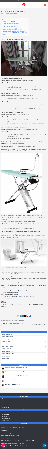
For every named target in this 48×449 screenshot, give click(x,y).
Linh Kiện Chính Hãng (6, 341)
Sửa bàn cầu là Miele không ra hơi (38, 324)
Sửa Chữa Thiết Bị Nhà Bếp (7, 334)
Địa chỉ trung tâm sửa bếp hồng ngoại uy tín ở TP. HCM (16, 367)
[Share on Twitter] (23, 316)
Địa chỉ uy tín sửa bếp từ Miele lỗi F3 (12, 384)
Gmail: (2, 433)
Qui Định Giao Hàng (5, 420)
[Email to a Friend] (25, 316)
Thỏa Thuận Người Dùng (6, 418)
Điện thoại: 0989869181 (5, 429)
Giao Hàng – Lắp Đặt (5, 414)
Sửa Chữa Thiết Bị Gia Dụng (7, 348)
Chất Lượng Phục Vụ (5, 405)
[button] (1, 4)
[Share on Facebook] (21, 316)
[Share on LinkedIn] (30, 316)
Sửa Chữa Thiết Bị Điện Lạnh (7, 336)
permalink (22, 320)
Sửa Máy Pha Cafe (5, 361)
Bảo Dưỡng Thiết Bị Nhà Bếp (7, 346)
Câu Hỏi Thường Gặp (5, 407)
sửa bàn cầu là (4, 9)
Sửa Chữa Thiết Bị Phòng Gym (7, 339)
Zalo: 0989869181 (4, 430)
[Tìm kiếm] (45, 5)
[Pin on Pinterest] (27, 316)
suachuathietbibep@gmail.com (8, 433)
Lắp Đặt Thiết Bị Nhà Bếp (7, 344)
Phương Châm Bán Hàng (6, 402)
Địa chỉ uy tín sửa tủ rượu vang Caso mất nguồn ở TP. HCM (16, 380)
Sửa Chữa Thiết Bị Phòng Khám (8, 353)
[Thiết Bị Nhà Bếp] (24, 5)
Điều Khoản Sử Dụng (5, 416)
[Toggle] (45, 334)
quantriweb (14, 13)
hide (7, 19)
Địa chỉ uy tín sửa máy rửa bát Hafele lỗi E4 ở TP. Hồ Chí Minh (17, 376)
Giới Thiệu (3, 398)
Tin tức (8, 9)
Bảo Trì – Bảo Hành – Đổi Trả (7, 412)
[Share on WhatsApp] (18, 316)
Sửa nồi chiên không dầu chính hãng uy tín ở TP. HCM (15, 371)
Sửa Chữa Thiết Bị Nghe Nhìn (7, 351)
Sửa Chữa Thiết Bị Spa (6, 356)
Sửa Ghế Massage (5, 358)
